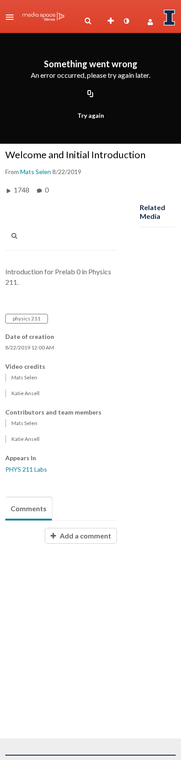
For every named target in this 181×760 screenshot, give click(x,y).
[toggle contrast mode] (126, 21)
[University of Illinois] (170, 17)
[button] (12, 17)
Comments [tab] (29, 508)
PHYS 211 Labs (26, 469)
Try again (90, 115)
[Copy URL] (90, 94)
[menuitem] (88, 21)
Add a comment (84, 535)
